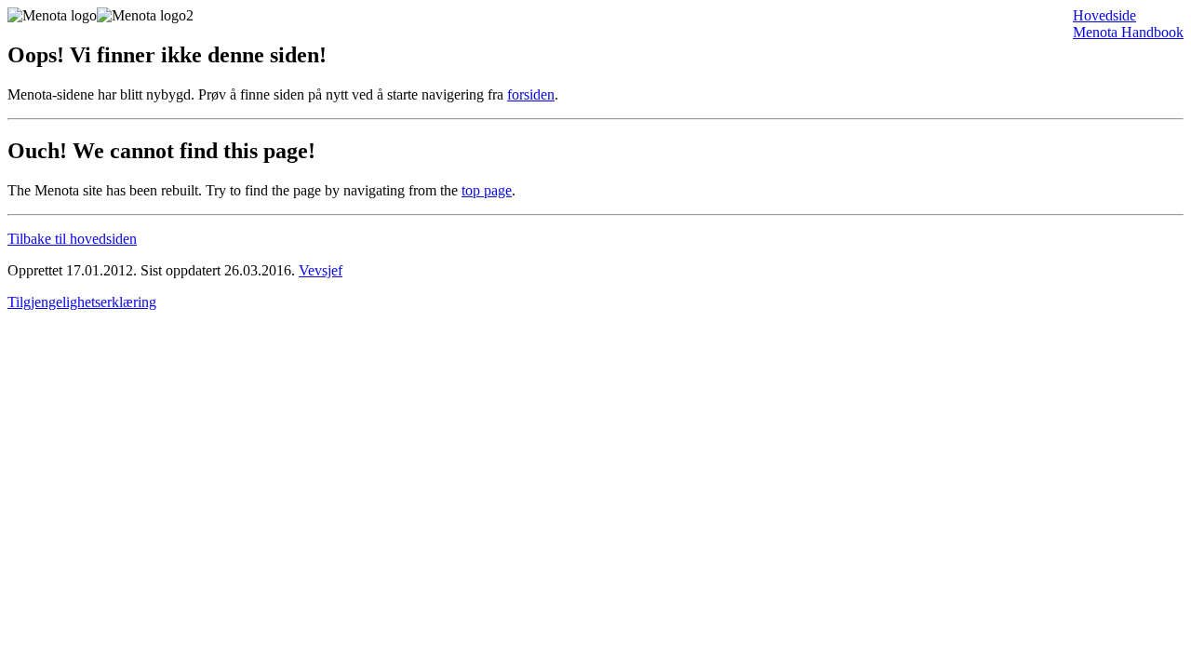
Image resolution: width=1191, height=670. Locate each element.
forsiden (531, 94)
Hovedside (1104, 15)
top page (487, 190)
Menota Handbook (1128, 32)
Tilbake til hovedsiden (72, 239)
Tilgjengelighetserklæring (81, 302)
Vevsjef (320, 270)
